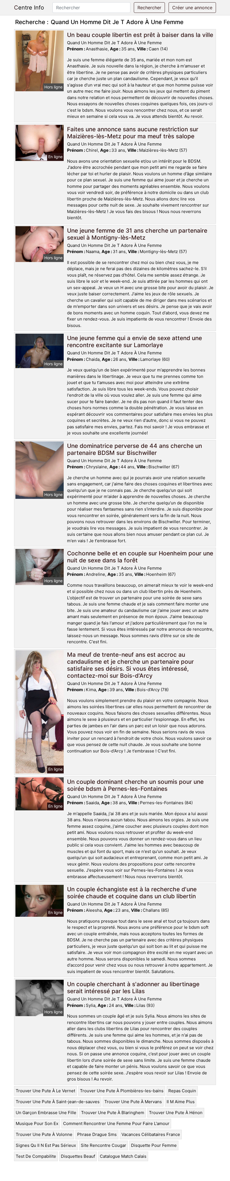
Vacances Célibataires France (150, 1134)
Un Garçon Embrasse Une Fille (46, 1112)
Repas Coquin (182, 1090)
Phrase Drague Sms (97, 1134)
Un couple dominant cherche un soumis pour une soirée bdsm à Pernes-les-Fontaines (135, 785)
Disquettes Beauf (78, 1156)
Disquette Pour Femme (154, 1145)
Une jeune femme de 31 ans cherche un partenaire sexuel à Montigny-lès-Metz (137, 234)
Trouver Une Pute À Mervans (133, 1101)
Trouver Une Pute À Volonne (44, 1134)
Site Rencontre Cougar (103, 1145)
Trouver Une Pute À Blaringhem (112, 1112)
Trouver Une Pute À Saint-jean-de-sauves (58, 1101)
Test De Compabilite (36, 1156)
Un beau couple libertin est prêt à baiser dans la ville (140, 34)
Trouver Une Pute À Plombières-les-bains (122, 1090)
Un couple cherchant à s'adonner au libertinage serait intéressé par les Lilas (133, 988)
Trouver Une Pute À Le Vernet (45, 1090)
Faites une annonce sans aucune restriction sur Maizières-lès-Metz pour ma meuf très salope (132, 133)
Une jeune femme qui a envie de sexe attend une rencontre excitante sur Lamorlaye (134, 342)
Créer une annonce (192, 7)
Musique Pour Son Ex (37, 1123)
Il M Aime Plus (181, 1101)
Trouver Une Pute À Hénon (176, 1112)
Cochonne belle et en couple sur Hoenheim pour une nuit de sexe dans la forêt (140, 557)
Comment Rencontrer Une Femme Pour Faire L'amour (116, 1123)
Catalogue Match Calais (123, 1156)
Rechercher (149, 7)
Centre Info (29, 7)
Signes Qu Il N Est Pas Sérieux (46, 1145)
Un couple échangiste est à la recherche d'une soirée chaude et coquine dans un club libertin (132, 893)
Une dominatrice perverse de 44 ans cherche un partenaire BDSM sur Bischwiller (134, 449)
